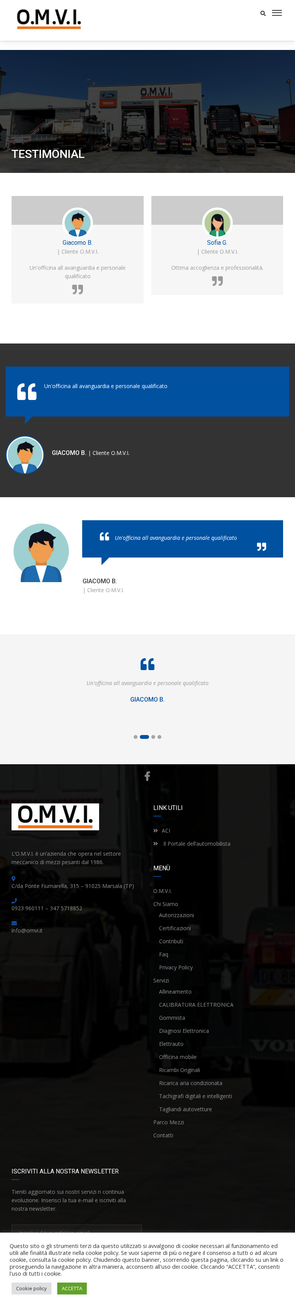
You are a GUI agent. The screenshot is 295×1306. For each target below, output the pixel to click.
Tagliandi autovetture (185, 1109)
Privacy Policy (176, 967)
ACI (166, 830)
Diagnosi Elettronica (184, 1030)
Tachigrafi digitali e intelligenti (195, 1096)
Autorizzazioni (176, 915)
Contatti (163, 1135)
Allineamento (175, 991)
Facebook (147, 776)
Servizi (161, 980)
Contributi (171, 941)
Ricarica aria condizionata (190, 1083)
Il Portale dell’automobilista (196, 843)
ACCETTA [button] (72, 1288)
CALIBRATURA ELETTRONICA (196, 1004)
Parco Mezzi (168, 1122)
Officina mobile (178, 1056)
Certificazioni (175, 928)
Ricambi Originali (179, 1070)
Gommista (172, 1017)
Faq (163, 954)
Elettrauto (171, 1043)
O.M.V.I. (162, 890)
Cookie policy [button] (31, 1288)
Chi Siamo (165, 904)
